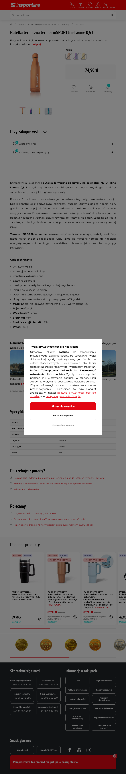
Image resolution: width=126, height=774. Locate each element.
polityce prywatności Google (63, 396)
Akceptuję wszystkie (63, 406)
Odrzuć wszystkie (63, 415)
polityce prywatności (70, 392)
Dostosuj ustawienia (63, 425)
